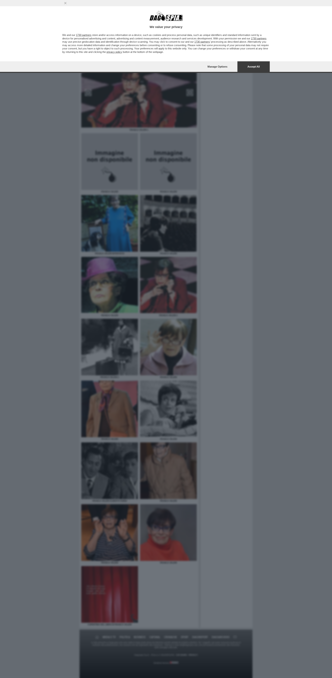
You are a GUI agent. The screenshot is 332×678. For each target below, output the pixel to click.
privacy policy (114, 51)
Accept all (253, 66)
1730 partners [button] (83, 35)
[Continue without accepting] (65, 3)
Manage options (217, 66)
